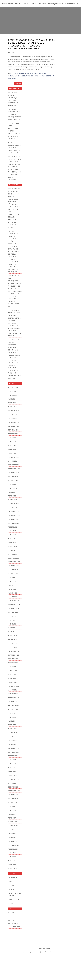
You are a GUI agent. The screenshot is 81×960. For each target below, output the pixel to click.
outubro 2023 (13, 519)
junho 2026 (12, 395)
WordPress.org (14, 927)
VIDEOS (10, 903)
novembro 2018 (14, 744)
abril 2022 (12, 589)
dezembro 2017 (13, 787)
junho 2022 (12, 581)
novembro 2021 (14, 604)
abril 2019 (12, 725)
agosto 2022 (13, 574)
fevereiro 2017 (13, 826)
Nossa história (7, 4)
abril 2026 (12, 403)
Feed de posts (13, 917)
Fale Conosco (70, 4)
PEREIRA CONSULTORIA (44, 948)
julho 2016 (12, 853)
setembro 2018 (13, 752)
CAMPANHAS (12, 878)
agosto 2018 (13, 756)
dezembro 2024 (13, 465)
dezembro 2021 (13, 601)
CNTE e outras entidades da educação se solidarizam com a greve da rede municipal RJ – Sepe (14, 283)
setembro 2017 (13, 799)
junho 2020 (12, 670)
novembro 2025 (14, 422)
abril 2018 (12, 771)
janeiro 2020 (12, 690)
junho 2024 (12, 488)
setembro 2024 (13, 476)
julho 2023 (12, 531)
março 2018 (12, 775)
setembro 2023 (13, 523)
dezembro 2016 (13, 833)
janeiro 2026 (12, 414)
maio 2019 (12, 721)
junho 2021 (12, 624)
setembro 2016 (13, 845)
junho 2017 (12, 810)
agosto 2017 (13, 802)
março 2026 (12, 407)
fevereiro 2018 (13, 779)
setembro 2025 (13, 430)
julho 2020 (12, 667)
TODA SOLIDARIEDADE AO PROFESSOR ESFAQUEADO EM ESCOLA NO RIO (15, 148)
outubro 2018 (13, 748)
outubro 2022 (13, 566)
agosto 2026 (13, 387)
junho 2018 (12, 764)
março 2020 (12, 682)
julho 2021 (12, 620)
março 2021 (12, 636)
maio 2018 (12, 768)
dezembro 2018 (13, 740)
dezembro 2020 (13, 647)
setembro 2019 (13, 705)
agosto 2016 (13, 849)
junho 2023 (12, 535)
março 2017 (12, 822)
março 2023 (12, 546)
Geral (10, 882)
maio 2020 (12, 674)
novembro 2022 (14, 562)
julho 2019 (12, 713)
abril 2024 (12, 496)
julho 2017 (12, 806)
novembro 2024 (14, 469)
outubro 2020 (13, 655)
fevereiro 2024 (13, 504)
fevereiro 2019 (13, 733)
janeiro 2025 (12, 461)
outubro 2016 (13, 841)
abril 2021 (12, 632)
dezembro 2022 (13, 558)
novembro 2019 (14, 698)
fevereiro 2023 (13, 550)
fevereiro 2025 (13, 457)
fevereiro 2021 (13, 639)
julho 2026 (12, 391)
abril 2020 (12, 678)
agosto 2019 (13, 709)
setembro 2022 (13, 570)
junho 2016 (12, 857)
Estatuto (42, 4)
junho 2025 (12, 442)
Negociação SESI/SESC (55, 4)
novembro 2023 (14, 515)
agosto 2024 (13, 480)
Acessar (11, 913)
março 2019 (12, 729)
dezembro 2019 (13, 694)
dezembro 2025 (13, 418)
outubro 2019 (13, 702)
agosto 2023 (13, 527)
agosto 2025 (13, 434)
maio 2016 (12, 861)
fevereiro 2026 (13, 410)
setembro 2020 (13, 659)
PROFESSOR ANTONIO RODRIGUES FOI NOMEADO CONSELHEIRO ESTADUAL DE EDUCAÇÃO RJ (13, 264)
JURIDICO (11, 885)
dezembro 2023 (13, 511)
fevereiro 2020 (13, 686)
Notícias (18, 4)
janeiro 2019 (12, 736)
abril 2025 (12, 449)
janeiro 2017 (12, 830)
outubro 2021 (13, 608)
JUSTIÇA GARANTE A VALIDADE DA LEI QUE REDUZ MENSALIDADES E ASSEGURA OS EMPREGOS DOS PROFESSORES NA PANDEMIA (31, 75)
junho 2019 (12, 717)
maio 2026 (12, 399)
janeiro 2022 (12, 597)
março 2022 (12, 593)
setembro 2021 (13, 612)
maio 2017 (12, 814)
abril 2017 (12, 818)
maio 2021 (12, 628)
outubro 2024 (13, 473)
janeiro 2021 (12, 643)
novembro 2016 (14, 837)
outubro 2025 (13, 426)
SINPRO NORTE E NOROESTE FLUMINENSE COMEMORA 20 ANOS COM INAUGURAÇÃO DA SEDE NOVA (14, 370)
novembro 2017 (14, 791)
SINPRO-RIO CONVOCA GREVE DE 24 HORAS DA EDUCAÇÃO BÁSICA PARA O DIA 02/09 (14, 114)
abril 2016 (12, 864)
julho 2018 (12, 760)
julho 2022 (12, 577)
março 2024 (12, 500)
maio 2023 (12, 539)
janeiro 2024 (12, 508)
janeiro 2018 (12, 783)
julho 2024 (12, 484)
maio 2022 (12, 585)
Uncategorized (14, 900)
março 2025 (12, 453)
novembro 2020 (14, 651)
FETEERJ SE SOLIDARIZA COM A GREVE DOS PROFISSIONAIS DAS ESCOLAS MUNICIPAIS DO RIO (15, 298)
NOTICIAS (11, 889)
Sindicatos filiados (30, 4)
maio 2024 (12, 492)
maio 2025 (12, 445)
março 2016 (12, 868)
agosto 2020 (13, 663)
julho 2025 (12, 438)
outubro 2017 (13, 795)
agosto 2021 (13, 616)
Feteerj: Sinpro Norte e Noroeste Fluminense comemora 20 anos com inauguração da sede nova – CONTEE (14, 350)
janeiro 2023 (12, 554)
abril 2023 (12, 542)
